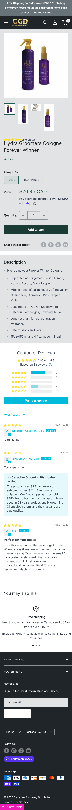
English (10, 731)
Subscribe (17, 714)
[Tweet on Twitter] (58, 244)
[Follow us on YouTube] (28, 750)
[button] (19, 372)
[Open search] (45, 22)
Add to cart (36, 230)
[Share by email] (65, 244)
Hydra (8, 159)
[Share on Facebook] (43, 244)
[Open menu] (6, 22)
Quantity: (10, 215)
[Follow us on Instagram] (14, 750)
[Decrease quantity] (23, 215)
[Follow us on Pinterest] (21, 750)
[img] (12, 425)
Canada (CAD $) (36, 731)
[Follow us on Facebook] (6, 750)
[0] (65, 22)
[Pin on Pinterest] (51, 244)
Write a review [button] (36, 401)
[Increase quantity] (44, 215)
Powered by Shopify (16, 801)
